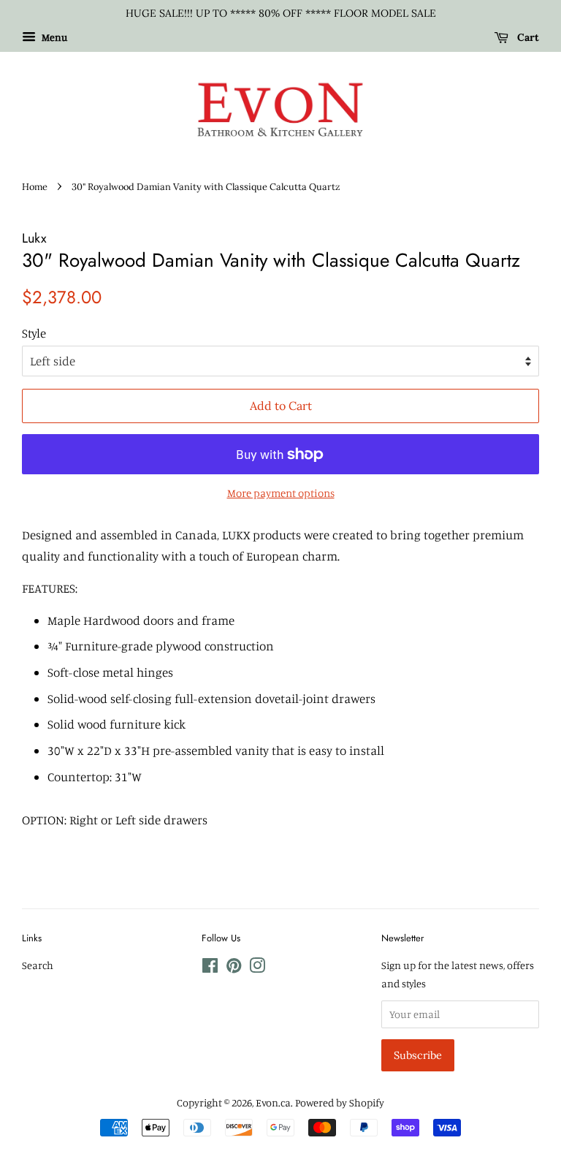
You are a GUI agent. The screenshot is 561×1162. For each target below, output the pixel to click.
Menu (53, 37)
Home (34, 186)
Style (34, 333)
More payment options (281, 493)
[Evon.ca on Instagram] (257, 968)
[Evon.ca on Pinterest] (234, 968)
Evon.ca (273, 1102)
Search (37, 965)
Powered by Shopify (339, 1102)
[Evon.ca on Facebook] (210, 968)
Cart (526, 37)
